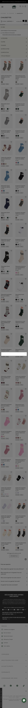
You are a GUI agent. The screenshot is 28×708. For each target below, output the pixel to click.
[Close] (25, 354)
